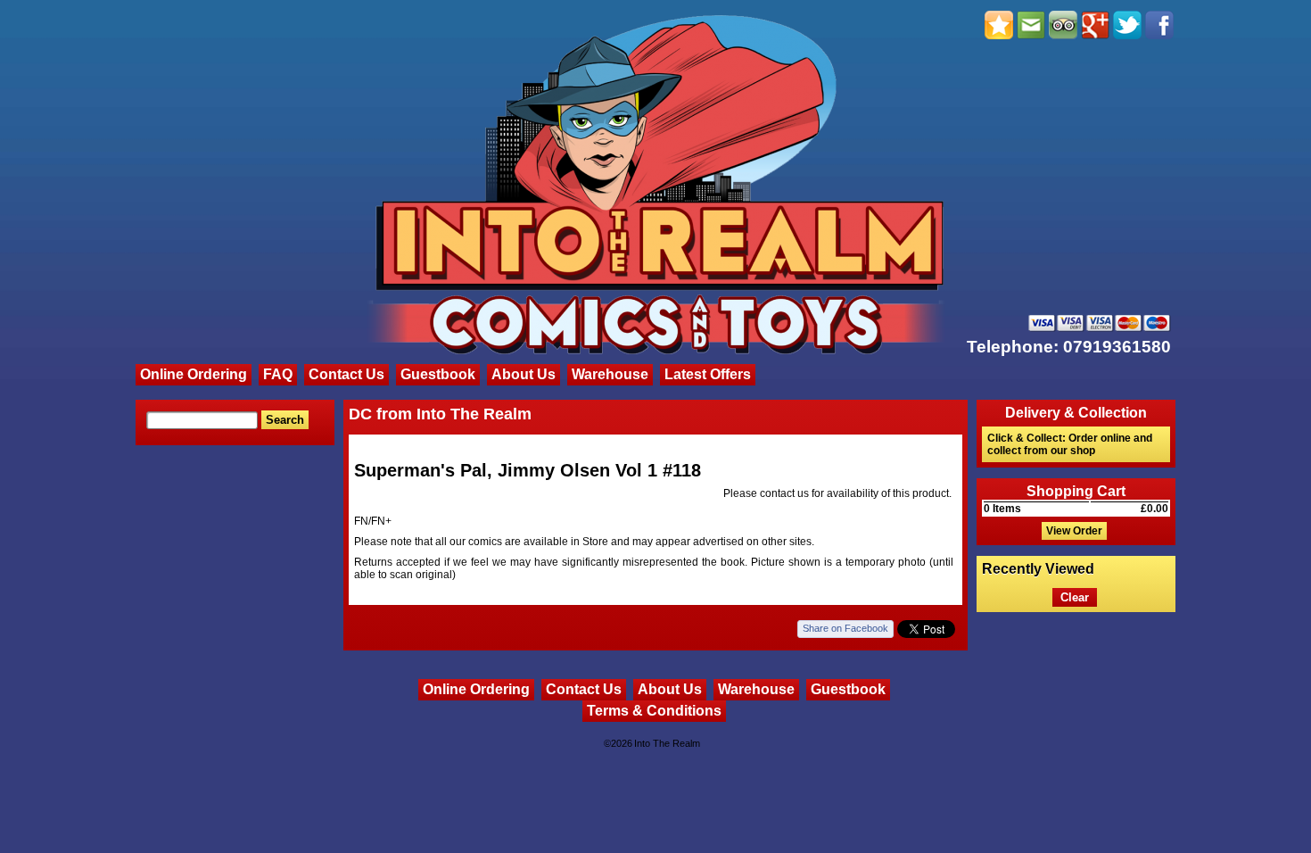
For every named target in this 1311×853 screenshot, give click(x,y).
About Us (523, 374)
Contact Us (346, 374)
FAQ (278, 374)
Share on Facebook (845, 628)
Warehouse (610, 374)
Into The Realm (667, 743)
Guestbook (437, 374)
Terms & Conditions (654, 710)
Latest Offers (707, 374)
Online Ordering (193, 374)
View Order (1074, 531)
